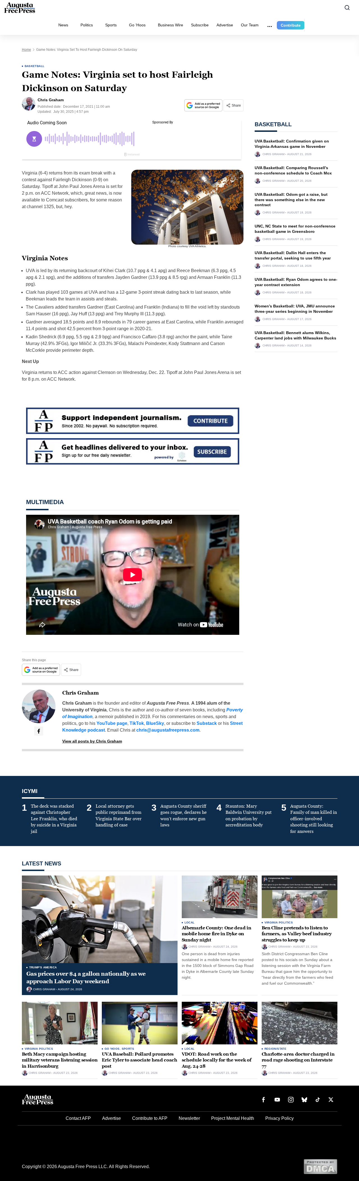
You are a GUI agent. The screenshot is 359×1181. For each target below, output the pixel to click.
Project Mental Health (232, 1118)
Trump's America (43, 967)
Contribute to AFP (149, 1118)
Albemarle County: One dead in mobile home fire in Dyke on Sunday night (216, 934)
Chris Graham (80, 693)
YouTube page (111, 723)
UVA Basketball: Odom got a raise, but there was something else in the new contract (291, 199)
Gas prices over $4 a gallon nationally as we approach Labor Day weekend (86, 977)
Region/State (275, 1048)
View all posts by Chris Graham (92, 741)
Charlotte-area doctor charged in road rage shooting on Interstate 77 (298, 1060)
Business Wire (170, 25)
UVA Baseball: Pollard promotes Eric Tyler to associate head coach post (139, 1060)
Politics (86, 25)
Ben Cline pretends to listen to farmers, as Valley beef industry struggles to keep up (297, 934)
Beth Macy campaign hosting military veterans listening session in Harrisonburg (60, 1060)
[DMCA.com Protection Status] (320, 1166)
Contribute (291, 25)
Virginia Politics (278, 922)
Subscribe (200, 25)
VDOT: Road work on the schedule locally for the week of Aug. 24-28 (216, 1060)
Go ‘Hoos (137, 25)
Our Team (250, 25)
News (63, 25)
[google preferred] (204, 105)
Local (190, 922)
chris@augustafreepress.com (167, 730)
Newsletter (189, 1118)
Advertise (225, 25)
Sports (111, 25)
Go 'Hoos (112, 1048)
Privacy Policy (279, 1118)
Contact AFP (78, 1118)
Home (26, 50)
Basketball (35, 66)
